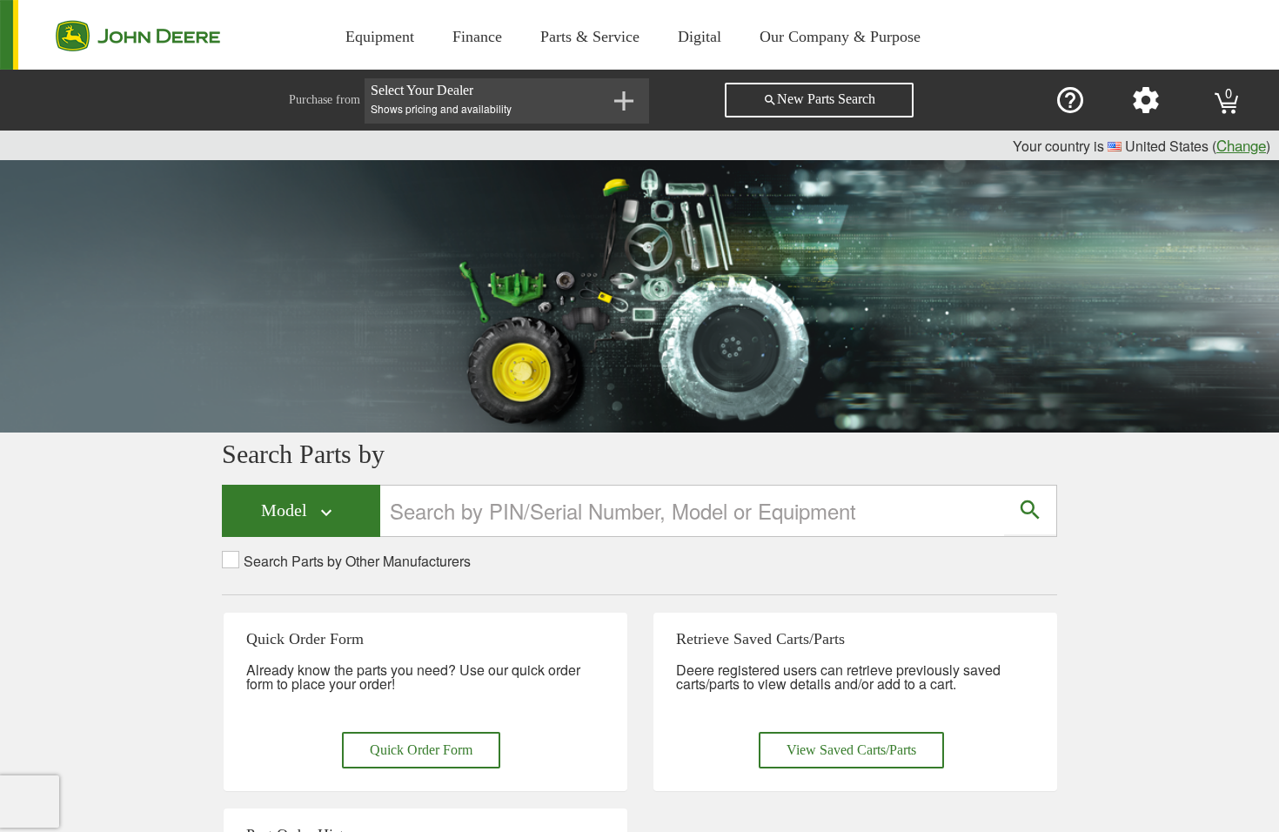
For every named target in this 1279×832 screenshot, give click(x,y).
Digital (699, 36)
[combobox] (693, 510)
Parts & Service (590, 36)
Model (299, 511)
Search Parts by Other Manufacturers (357, 561)
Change (1241, 145)
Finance (477, 36)
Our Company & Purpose (840, 36)
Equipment (379, 36)
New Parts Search (819, 99)
